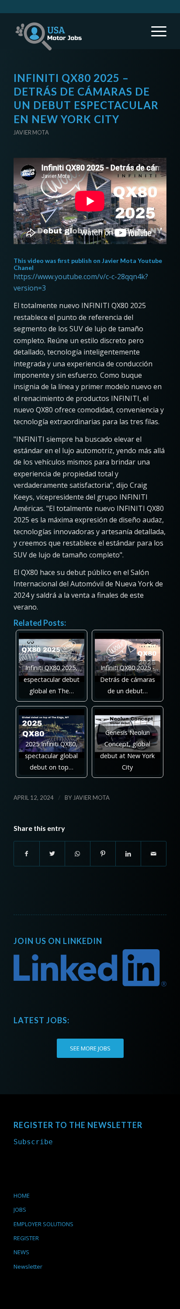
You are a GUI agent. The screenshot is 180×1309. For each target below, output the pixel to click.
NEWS (21, 1252)
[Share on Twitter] (52, 853)
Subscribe (33, 1142)
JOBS (20, 1209)
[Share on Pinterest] (102, 853)
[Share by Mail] (153, 853)
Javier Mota (31, 132)
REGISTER (26, 1238)
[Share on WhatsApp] (77, 853)
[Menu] (154, 31)
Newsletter (28, 1266)
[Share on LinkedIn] (128, 853)
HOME (22, 1195)
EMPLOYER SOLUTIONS (43, 1224)
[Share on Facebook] (26, 853)
